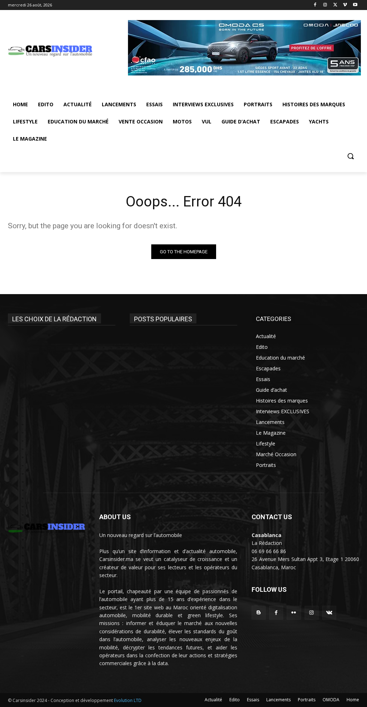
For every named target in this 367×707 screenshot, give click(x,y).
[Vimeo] (345, 5)
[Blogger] (259, 613)
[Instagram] (325, 5)
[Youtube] (355, 5)
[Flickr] (294, 613)
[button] (350, 156)
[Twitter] (335, 5)
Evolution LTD (127, 700)
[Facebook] (315, 5)
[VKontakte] (329, 613)
